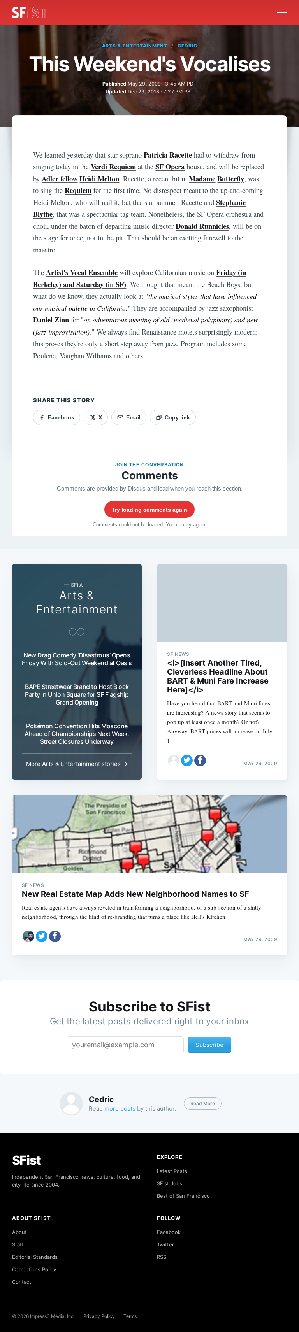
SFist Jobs (169, 1183)
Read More (202, 1103)
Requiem (78, 190)
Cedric (187, 46)
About (19, 1232)
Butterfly (230, 178)
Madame (202, 178)
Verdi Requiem (113, 166)
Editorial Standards (35, 1257)
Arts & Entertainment (134, 46)
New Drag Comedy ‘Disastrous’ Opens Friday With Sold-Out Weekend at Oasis (77, 659)
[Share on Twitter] (186, 760)
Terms (130, 1316)
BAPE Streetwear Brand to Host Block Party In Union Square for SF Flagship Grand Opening (77, 694)
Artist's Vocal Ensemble (82, 272)
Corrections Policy (34, 1269)
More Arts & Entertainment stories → (77, 764)
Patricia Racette (168, 154)
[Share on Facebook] (200, 760)
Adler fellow (59, 178)
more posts (119, 1108)
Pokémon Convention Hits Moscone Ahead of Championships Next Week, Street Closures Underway (77, 733)
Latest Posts (172, 1171)
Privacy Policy (99, 1316)
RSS (161, 1257)
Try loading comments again (149, 510)
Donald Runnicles (202, 226)
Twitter (165, 1244)
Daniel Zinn (51, 319)
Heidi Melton (99, 178)
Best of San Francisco (183, 1196)
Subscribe (209, 1044)
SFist (26, 1160)
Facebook (169, 1232)
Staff (18, 1244)
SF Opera (170, 166)
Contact (21, 1282)
